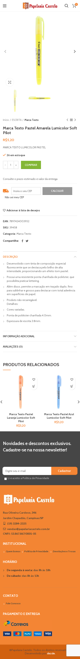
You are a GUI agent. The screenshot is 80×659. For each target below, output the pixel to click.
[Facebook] (22, 240)
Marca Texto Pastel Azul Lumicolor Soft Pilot (59, 415)
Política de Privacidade (36, 551)
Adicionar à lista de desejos (23, 210)
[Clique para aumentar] (10, 82)
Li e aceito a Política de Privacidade (28, 478)
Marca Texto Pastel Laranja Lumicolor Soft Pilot (21, 417)
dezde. (51, 653)
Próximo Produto (75, 120)
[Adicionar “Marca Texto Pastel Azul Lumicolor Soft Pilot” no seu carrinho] (71, 386)
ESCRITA (17, 119)
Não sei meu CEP (14, 197)
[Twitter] (27, 240)
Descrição (10, 256)
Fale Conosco (13, 603)
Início (6, 119)
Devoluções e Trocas (64, 551)
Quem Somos (13, 551)
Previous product (67, 120)
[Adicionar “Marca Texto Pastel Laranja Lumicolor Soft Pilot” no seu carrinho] (33, 386)
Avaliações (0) (13, 346)
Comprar (31, 164)
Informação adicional (19, 336)
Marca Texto (31, 119)
